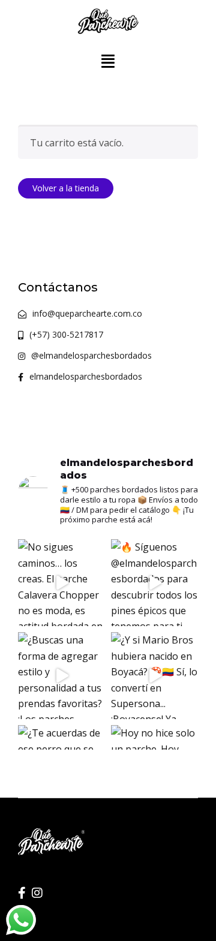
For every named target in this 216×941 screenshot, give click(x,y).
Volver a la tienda (65, 188)
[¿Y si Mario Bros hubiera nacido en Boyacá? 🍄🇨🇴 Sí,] (154, 675)
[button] (108, 61)
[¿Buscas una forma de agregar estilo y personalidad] (61, 675)
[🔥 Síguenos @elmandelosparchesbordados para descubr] (154, 582)
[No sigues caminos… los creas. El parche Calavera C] (61, 582)
